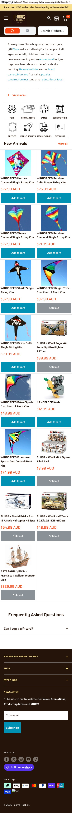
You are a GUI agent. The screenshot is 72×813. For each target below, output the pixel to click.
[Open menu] (6, 18)
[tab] (12, 30)
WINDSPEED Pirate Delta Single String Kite (16, 345)
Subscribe (12, 727)
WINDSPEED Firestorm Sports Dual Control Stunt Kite (16, 461)
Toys (16, 49)
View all (63, 144)
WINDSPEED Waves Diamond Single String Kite (17, 235)
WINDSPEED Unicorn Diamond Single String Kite (17, 180)
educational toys (52, 79)
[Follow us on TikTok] (35, 759)
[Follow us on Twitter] (14, 759)
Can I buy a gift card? (18, 628)
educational (46, 59)
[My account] (48, 18)
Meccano (22, 74)
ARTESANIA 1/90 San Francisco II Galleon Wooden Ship (18, 575)
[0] (65, 18)
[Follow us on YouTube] (28, 759)
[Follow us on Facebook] (6, 759)
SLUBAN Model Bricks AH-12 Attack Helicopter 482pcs (18, 518)
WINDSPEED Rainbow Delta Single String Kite (51, 180)
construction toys (18, 79)
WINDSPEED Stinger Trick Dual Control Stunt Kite (53, 290)
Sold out (54, 308)
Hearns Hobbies (29, 69)
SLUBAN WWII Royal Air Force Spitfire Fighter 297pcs (52, 347)
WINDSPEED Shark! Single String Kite (17, 290)
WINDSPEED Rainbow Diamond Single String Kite (53, 235)
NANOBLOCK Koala (48, 402)
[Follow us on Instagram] (21, 759)
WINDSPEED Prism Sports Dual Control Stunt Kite (17, 404)
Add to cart (18, 198)
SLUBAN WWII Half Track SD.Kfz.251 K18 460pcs (52, 518)
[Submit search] (63, 30)
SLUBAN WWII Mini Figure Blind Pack (53, 459)
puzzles (45, 74)
